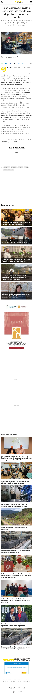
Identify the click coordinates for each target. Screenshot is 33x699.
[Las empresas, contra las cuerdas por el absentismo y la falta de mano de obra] (16, 493)
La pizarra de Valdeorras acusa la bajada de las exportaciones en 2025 (15, 552)
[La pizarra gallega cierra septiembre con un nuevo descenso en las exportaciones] (16, 636)
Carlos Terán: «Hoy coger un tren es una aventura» (14, 528)
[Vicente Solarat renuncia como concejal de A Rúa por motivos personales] (16, 217)
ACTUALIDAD (13, 167)
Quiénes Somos (7, 679)
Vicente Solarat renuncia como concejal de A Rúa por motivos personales (16, 223)
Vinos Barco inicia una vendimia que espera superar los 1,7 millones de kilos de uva (16, 242)
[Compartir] (2, 63)
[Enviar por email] (31, 63)
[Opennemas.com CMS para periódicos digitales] (17, 689)
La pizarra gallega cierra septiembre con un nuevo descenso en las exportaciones (15, 648)
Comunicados (26, 681)
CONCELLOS (20, 167)
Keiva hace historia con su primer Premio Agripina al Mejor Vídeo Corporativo (14, 625)
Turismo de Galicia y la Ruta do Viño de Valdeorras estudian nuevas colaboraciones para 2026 (15, 601)
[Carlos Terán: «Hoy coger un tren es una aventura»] (16, 516)
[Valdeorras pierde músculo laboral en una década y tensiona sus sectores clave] (16, 470)
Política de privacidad (18, 679)
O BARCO (26, 167)
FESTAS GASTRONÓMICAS (8, 169)
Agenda (13, 681)
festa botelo (7, 167)
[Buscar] (2, 2)
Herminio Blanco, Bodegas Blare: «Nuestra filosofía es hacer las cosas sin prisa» (16, 260)
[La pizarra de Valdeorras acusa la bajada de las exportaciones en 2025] (16, 540)
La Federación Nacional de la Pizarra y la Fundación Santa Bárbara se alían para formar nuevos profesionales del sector (16, 458)
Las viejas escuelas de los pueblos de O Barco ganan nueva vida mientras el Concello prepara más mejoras (15, 277)
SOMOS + (19, 681)
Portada (28, 679)
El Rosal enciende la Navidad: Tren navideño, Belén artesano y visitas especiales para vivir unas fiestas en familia (16, 576)
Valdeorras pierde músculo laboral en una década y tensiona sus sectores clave (15, 482)
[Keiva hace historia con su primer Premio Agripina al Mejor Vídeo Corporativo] (16, 613)
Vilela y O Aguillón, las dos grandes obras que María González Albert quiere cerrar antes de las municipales (15, 296)
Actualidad (6, 681)
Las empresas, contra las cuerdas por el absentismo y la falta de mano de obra (14, 505)
